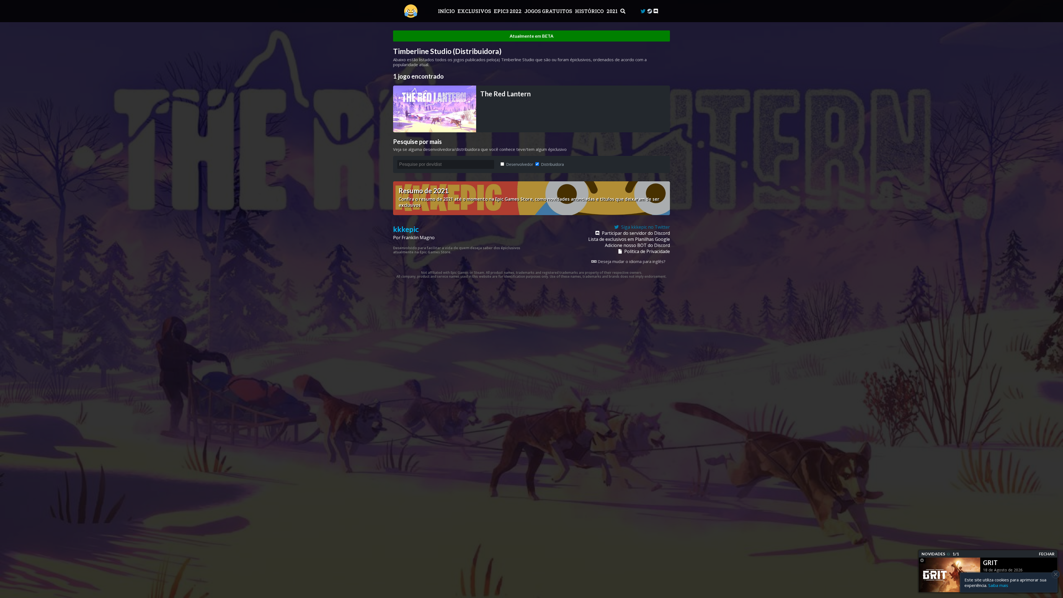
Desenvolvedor (519, 164)
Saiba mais (998, 585)
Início (447, 11)
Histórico (590, 11)
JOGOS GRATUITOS (548, 11)
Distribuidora (552, 164)
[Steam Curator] (649, 11)
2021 (613, 11)
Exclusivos (475, 11)
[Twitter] (643, 11)
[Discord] (656, 11)
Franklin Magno (418, 237)
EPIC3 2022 (508, 11)
